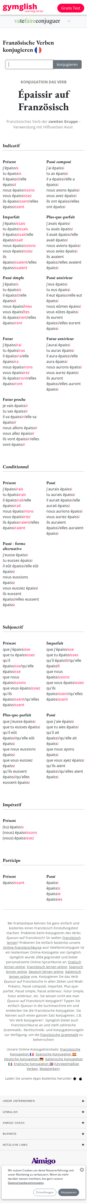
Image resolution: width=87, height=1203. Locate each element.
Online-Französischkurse (22, 947)
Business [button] (9, 1133)
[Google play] (74, 1078)
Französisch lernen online (47, 967)
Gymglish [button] (10, 1112)
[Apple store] (80, 1078)
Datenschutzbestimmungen (26, 1183)
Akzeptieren (68, 1192)
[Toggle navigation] (69, 21)
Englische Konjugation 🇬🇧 (33, 1064)
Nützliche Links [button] (15, 1144)
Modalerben (49, 1068)
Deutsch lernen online (46, 971)
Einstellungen (45, 1192)
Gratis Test (70, 8)
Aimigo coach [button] (14, 1122)
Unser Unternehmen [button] (19, 1101)
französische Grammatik (59, 1035)
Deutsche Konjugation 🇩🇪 (23, 1059)
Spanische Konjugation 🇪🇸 (55, 1054)
